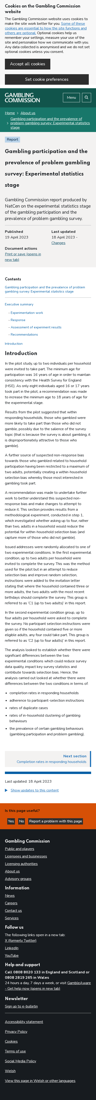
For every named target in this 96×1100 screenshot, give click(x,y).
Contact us (13, 910)
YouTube (12, 955)
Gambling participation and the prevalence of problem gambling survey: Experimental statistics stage (50, 123)
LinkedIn (11, 948)
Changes (58, 243)
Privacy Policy (16, 1031)
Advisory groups (18, 878)
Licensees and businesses (26, 856)
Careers (11, 903)
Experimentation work (27, 313)
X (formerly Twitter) (21, 940)
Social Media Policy (20, 1061)
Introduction (14, 343)
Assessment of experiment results (36, 327)
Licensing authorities (21, 863)
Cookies (11, 1041)
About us (28, 113)
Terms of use (15, 1051)
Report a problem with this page (55, 821)
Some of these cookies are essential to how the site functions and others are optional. (46, 28)
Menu (71, 97)
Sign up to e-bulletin (21, 1006)
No (22, 821)
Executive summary (19, 304)
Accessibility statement (24, 1021)
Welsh (10, 1071)
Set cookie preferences (47, 79)
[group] (48, 791)
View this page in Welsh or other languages (40, 1080)
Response (18, 320)
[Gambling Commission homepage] (22, 101)
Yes (11, 821)
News (10, 895)
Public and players (19, 848)
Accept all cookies (27, 64)
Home (10, 113)
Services (12, 918)
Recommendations (24, 334)
